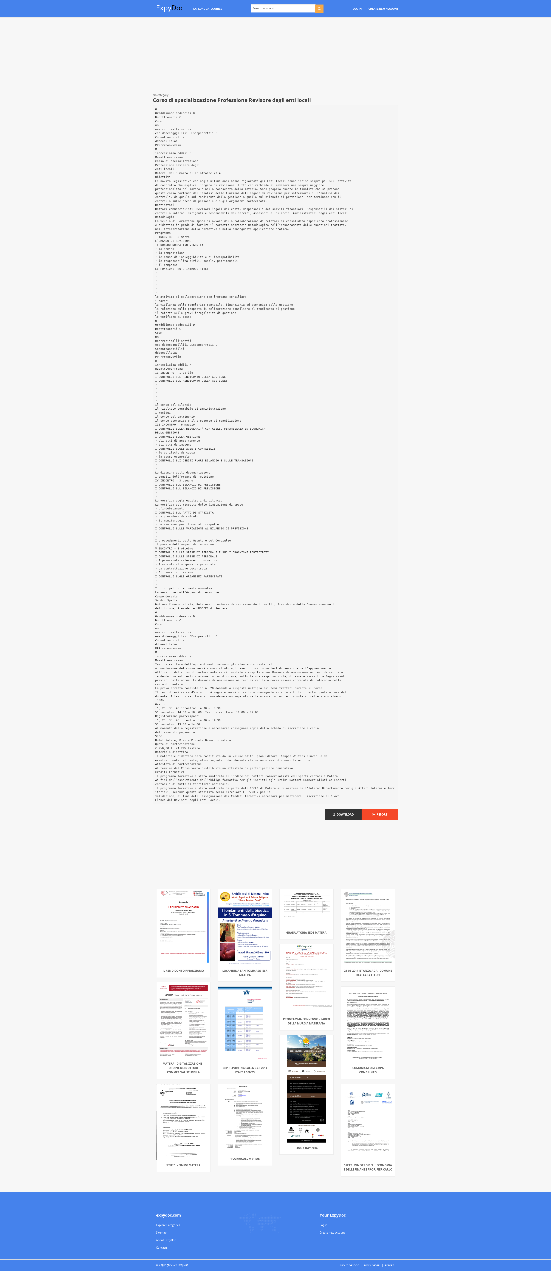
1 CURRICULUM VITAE (245, 1159)
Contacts (161, 1247)
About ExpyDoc (166, 1240)
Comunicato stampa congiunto (368, 1070)
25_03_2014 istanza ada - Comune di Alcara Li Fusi (368, 973)
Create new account (332, 1232)
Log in (323, 1225)
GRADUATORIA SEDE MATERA (306, 933)
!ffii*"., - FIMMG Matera (183, 1165)
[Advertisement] (275, 56)
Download (344, 814)
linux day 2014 (306, 1148)
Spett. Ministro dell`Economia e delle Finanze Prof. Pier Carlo (368, 1167)
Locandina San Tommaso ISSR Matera (245, 973)
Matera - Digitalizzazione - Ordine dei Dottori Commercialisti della (183, 1068)
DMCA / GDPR (372, 1265)
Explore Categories (168, 1225)
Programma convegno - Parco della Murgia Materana (306, 1021)
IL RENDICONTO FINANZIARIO (183, 971)
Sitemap (161, 1232)
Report (381, 814)
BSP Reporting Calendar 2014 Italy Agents (245, 1070)
